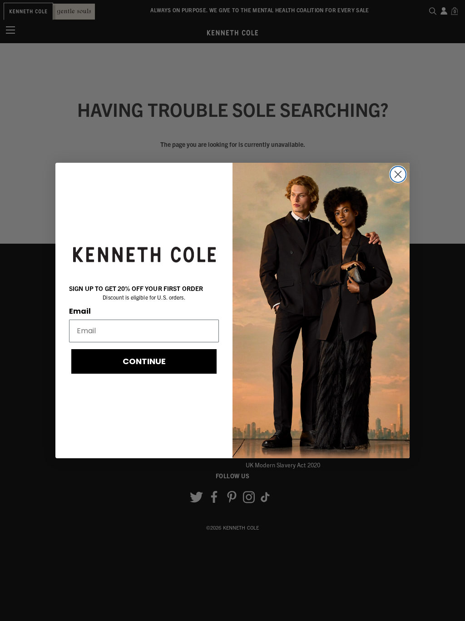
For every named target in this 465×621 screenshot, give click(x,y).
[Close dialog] (398, 174)
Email (80, 311)
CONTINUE (144, 361)
